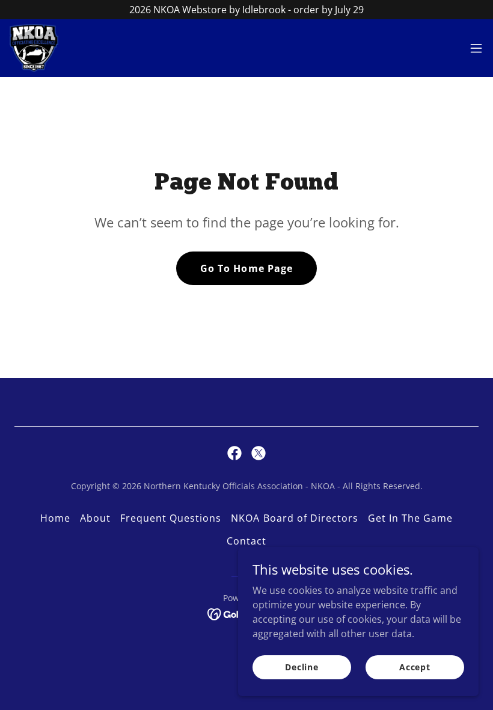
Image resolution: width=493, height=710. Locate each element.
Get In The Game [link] (410, 518)
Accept (414, 667)
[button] (476, 48)
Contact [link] (246, 541)
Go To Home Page (246, 268)
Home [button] (55, 518)
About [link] (95, 518)
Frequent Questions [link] (170, 518)
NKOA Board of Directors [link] (294, 518)
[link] (34, 48)
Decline (302, 667)
